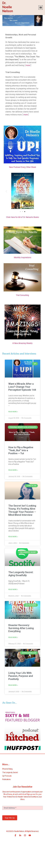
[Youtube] (30, 835)
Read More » (13, 411)
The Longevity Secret (10, 772)
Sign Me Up (10, 818)
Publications (6, 779)
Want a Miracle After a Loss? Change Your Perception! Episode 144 (22, 386)
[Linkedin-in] (20, 835)
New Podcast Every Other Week (22, 167)
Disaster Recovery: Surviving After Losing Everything (21, 628)
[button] (41, 7)
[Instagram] (25, 835)
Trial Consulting (22, 295)
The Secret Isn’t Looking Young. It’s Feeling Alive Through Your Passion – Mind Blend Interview (22, 510)
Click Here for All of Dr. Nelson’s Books (22, 217)
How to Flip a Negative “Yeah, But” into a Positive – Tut (20, 450)
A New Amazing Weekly (22, 343)
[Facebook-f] (15, 835)
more (28, 65)
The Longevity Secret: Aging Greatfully (20, 574)
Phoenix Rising (7, 769)
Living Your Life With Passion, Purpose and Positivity (20, 675)
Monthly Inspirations (22, 257)
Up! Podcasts (7, 776)
